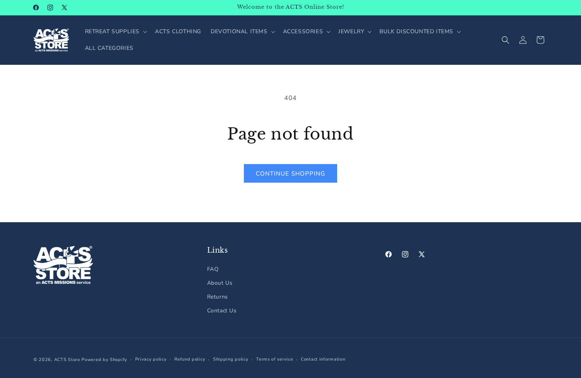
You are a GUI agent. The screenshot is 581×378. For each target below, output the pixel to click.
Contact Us (222, 310)
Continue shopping (290, 174)
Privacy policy (151, 359)
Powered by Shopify (104, 360)
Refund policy (189, 359)
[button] (115, 31)
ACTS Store (67, 360)
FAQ (213, 269)
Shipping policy (231, 359)
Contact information (323, 359)
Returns (217, 297)
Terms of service (274, 359)
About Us (220, 283)
